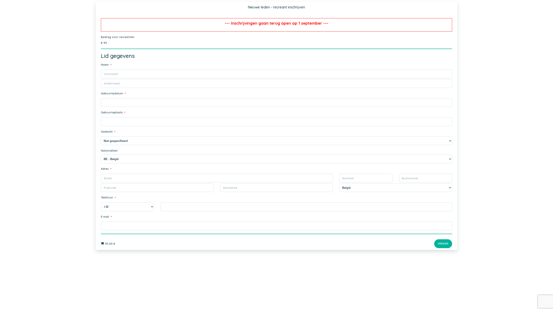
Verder (443, 243)
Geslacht (108, 132)
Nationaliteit (109, 150)
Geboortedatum (113, 94)
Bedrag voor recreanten (117, 37)
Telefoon (108, 198)
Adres (106, 169)
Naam (106, 65)
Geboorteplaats (113, 113)
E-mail (106, 217)
